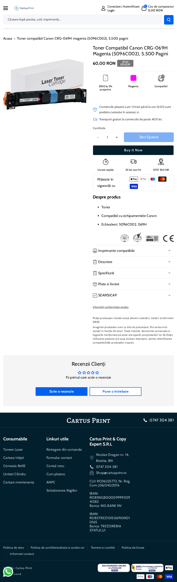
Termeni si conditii (103, 547)
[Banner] (147, 237)
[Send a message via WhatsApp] (8, 572)
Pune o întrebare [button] (115, 391)
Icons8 (17, 574)
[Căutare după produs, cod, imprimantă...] (169, 20)
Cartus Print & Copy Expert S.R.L (108, 441)
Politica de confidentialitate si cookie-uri (57, 547)
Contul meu (55, 466)
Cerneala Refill (14, 466)
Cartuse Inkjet (13, 458)
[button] (8, 8)
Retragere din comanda (64, 449)
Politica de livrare (133, 547)
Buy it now (133, 150)
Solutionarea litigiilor (61, 490)
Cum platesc (55, 474)
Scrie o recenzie (61, 391)
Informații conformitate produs (110, 307)
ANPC (50, 482)
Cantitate (99, 128)
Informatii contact (22, 554)
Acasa (7, 38)
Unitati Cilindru (14, 474)
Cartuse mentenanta (18, 482)
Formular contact (59, 458)
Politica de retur (13, 547)
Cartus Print (24, 568)
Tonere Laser (13, 449)
